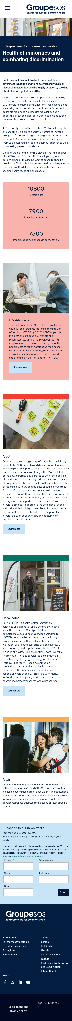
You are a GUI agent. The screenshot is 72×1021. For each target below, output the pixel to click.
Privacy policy (17, 1011)
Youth (44, 937)
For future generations (15, 946)
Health (45, 950)
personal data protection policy (28, 856)
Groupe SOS (46, 1003)
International (48, 971)
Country (8, 886)
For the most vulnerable (16, 941)
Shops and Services (52, 954)
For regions (9, 950)
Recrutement (10, 954)
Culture (45, 958)
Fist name (44, 873)
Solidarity (46, 946)
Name (7, 873)
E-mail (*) (9, 860)
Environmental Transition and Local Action (55, 965)
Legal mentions (18, 1006)
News (6, 975)
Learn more (20, 367)
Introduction (10, 937)
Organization (46, 860)
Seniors (45, 941)
